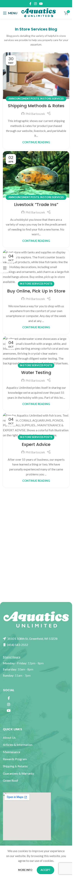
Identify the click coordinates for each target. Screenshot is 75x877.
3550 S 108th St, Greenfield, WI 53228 (32, 638)
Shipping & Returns (15, 766)
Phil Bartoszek (35, 113)
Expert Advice (36, 444)
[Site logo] (38, 12)
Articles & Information (18, 744)
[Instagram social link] (35, 4)
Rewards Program (15, 759)
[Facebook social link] (30, 4)
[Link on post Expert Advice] (36, 425)
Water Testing (36, 373)
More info (25, 869)
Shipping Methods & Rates (36, 106)
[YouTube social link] (41, 4)
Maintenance (11, 752)
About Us (9, 737)
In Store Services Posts (36, 283)
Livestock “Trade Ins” (36, 205)
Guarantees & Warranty (18, 773)
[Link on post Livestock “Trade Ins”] (36, 174)
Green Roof (10, 780)
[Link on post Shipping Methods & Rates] (36, 75)
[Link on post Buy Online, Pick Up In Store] (36, 267)
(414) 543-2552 (17, 644)
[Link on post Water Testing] (36, 351)
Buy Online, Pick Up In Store (36, 291)
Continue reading (36, 142)
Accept (45, 869)
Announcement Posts (23, 98)
